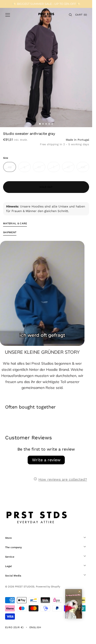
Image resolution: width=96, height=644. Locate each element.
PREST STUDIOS (24, 586)
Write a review (46, 459)
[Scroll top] (84, 636)
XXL (85, 168)
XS (12, 168)
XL (70, 168)
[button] (7, 14)
